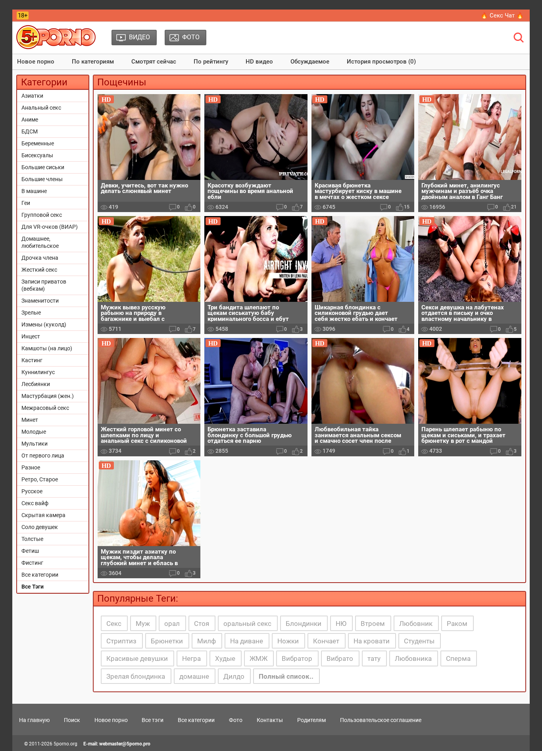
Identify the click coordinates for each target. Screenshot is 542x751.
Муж (143, 623)
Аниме (29, 119)
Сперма (458, 658)
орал (172, 623)
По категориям (93, 61)
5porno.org (65, 744)
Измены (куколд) (43, 324)
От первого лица (42, 455)
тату (374, 658)
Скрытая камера (43, 515)
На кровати (372, 641)
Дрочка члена (39, 258)
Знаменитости (40, 300)
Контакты (270, 720)
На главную (34, 720)
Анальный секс (41, 107)
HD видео (259, 61)
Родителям (311, 720)
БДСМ (29, 131)
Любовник (415, 623)
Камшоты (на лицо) (46, 348)
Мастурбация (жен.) (47, 396)
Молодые (33, 432)
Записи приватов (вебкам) (43, 285)
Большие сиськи (42, 167)
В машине (34, 191)
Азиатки (32, 96)
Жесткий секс (39, 269)
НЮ (341, 623)
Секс (113, 623)
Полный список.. (286, 676)
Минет (29, 420)
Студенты (419, 641)
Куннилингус (38, 372)
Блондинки (303, 623)
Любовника (413, 658)
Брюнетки (167, 641)
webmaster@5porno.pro (124, 744)
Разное (30, 467)
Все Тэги (32, 586)
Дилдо (233, 676)
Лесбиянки (35, 384)
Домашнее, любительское (40, 242)
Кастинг (31, 360)
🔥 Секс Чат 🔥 (502, 15)
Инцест (30, 336)
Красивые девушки (137, 658)
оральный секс (247, 623)
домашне (194, 676)
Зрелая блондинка (135, 676)
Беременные (37, 143)
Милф (206, 641)
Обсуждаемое (309, 61)
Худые (225, 658)
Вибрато (340, 658)
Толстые (32, 539)
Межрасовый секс (45, 408)
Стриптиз (121, 641)
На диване (246, 641)
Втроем (373, 623)
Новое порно (35, 61)
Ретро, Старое (39, 479)
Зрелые (31, 312)
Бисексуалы (37, 155)
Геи (25, 203)
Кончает (326, 641)
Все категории (39, 574)
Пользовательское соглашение (380, 720)
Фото (235, 720)
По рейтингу (211, 61)
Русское (31, 491)
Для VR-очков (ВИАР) (49, 227)
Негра (191, 658)
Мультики (34, 443)
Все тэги (152, 720)
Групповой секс (41, 215)
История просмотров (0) (381, 61)
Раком (457, 623)
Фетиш (30, 551)
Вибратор (297, 658)
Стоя (201, 623)
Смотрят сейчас (153, 61)
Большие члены (42, 179)
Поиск (72, 720)
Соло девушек (39, 527)
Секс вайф (34, 503)
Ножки (288, 641)
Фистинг (32, 563)
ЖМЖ (258, 658)
